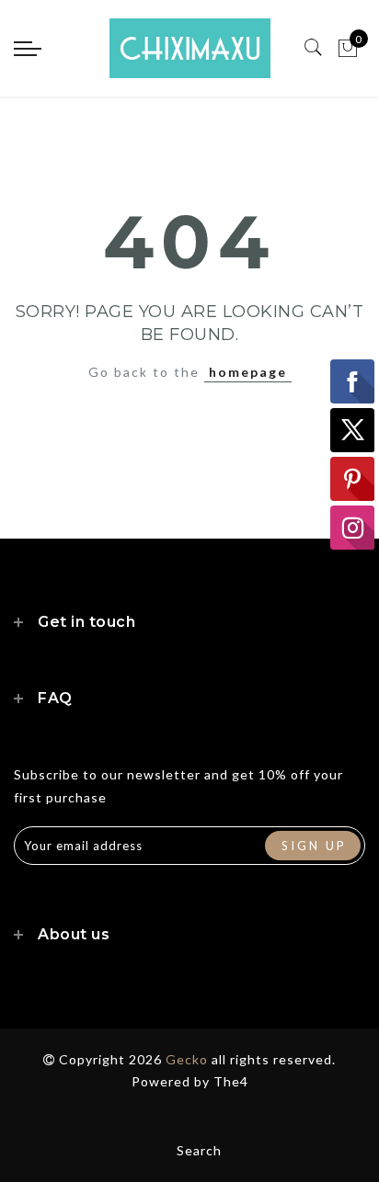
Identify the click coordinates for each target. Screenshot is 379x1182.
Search (199, 1150)
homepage (248, 372)
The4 (230, 1081)
